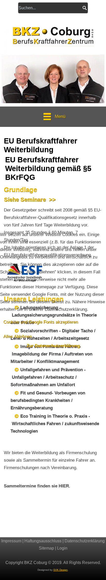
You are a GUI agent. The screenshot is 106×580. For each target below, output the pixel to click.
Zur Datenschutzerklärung (53, 345)
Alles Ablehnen (17, 336)
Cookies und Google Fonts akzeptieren (40, 322)
